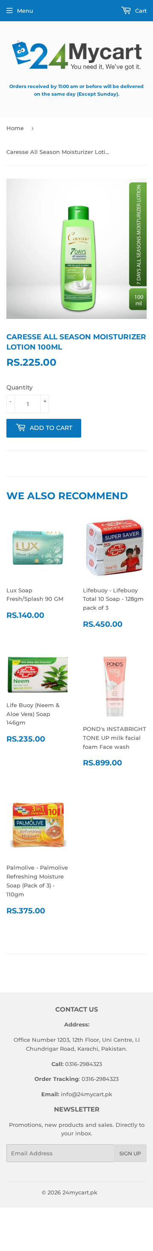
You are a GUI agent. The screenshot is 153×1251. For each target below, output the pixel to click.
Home (15, 128)
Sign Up (130, 1153)
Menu (25, 10)
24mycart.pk (79, 1192)
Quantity (19, 387)
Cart (140, 10)
